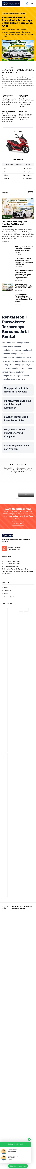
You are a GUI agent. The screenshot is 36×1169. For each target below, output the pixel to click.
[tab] (17, 498)
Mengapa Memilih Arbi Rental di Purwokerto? (16, 390)
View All (30, 192)
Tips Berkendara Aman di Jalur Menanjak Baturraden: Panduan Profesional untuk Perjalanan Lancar (24, 274)
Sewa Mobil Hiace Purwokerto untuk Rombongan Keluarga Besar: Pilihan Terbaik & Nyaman (23, 297)
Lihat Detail (8, 41)
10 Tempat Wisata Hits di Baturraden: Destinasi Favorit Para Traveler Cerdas (24, 249)
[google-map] (4, 548)
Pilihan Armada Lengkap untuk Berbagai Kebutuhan (17, 404)
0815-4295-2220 (14, 549)
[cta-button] (28, 3)
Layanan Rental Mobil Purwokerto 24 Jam (16, 419)
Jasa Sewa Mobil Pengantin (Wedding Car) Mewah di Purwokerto (14, 224)
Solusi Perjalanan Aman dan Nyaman (17, 447)
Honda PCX (18, 160)
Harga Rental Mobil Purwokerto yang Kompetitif (14, 433)
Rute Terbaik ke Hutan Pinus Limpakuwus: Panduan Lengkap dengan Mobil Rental (24, 261)
